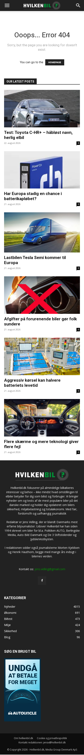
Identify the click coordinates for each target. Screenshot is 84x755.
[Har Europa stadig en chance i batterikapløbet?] (42, 170)
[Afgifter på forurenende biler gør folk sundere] (42, 295)
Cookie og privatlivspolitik (52, 738)
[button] (78, 5)
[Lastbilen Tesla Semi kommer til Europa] (42, 232)
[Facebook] (42, 580)
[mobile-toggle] (6, 5)
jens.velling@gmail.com (50, 569)
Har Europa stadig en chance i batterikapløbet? (33, 196)
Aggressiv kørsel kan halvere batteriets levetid (32, 383)
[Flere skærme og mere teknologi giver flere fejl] (42, 417)
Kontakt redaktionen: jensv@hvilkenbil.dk (42, 742)
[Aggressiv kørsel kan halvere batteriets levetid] (42, 356)
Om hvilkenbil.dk (23, 738)
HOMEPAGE (54, 62)
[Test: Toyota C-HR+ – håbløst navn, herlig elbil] (42, 108)
